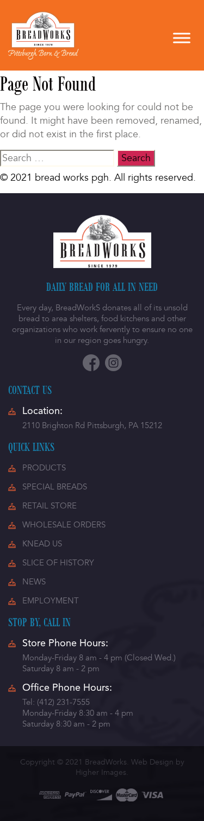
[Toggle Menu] (181, 38)
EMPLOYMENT (50, 600)
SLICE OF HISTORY (58, 562)
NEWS (34, 581)
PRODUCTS (44, 467)
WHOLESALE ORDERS (64, 524)
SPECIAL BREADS (54, 486)
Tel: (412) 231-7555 (56, 702)
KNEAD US (42, 543)
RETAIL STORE (49, 505)
